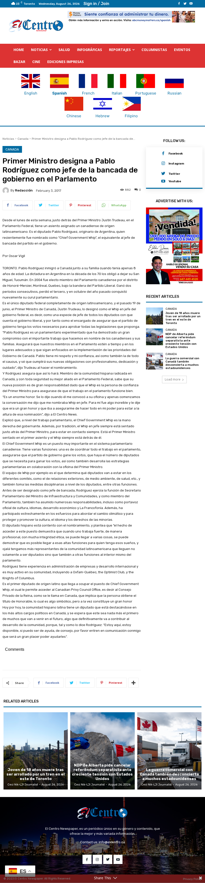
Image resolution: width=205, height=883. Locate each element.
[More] (133, 683)
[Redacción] (6, 191)
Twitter (174, 174)
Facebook (175, 153)
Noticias (8, 139)
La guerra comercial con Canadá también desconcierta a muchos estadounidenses (182, 379)
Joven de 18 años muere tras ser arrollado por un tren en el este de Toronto (183, 334)
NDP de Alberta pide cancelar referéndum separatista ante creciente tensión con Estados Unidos (181, 357)
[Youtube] (191, 4)
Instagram (176, 163)
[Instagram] (163, 164)
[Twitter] (185, 4)
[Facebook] (179, 4)
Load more (172, 396)
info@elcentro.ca (112, 842)
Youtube (174, 181)
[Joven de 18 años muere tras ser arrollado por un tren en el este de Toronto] (154, 332)
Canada (23, 139)
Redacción (24, 190)
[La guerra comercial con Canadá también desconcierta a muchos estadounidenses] (154, 377)
